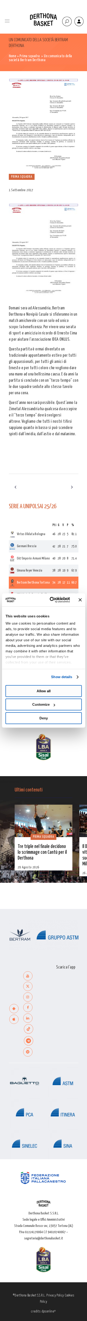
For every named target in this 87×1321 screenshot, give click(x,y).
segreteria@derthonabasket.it (43, 1238)
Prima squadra (29, 56)
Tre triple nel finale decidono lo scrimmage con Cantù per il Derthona (42, 852)
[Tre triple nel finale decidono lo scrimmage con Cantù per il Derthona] (43, 821)
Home (12, 56)
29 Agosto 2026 (28, 867)
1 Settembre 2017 (21, 190)
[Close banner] (80, 599)
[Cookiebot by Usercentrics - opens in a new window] (52, 600)
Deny (43, 718)
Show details (61, 677)
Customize (41, 704)
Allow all (44, 691)
